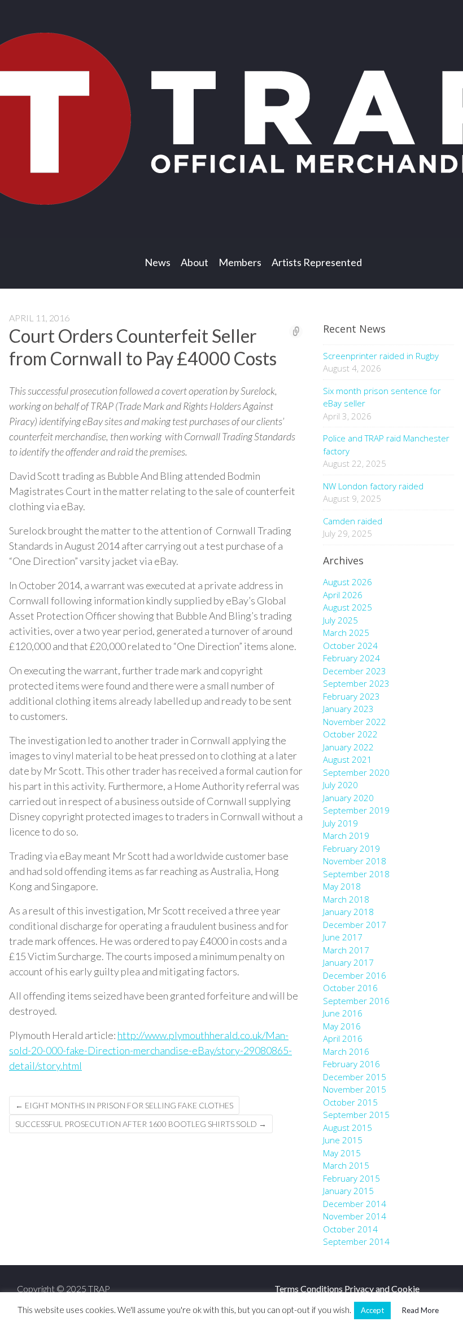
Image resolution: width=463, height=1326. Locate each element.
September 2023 (356, 683)
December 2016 (354, 975)
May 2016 (342, 1026)
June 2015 (342, 1140)
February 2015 (351, 1178)
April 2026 (342, 594)
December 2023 (354, 671)
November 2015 (354, 1089)
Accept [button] (372, 1310)
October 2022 (350, 734)
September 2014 (356, 1241)
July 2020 (340, 784)
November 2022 (354, 721)
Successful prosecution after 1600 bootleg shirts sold (141, 1124)
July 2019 (340, 823)
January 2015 (348, 1190)
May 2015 (342, 1153)
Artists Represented (317, 262)
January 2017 (348, 962)
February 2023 (351, 696)
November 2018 (354, 861)
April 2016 (342, 1038)
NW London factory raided (373, 486)
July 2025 (340, 620)
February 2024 (351, 658)
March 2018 (346, 899)
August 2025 (347, 607)
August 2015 (347, 1127)
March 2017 (346, 950)
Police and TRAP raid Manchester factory (386, 444)
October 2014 (350, 1229)
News (158, 262)
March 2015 (346, 1165)
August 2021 (347, 759)
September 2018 (356, 873)
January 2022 (348, 747)
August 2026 (347, 581)
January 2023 (348, 708)
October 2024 (350, 645)
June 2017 (342, 937)
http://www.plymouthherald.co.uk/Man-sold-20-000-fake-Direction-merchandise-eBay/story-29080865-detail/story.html (150, 1050)
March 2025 (346, 632)
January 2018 (348, 911)
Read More (420, 1310)
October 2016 (350, 987)
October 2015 (350, 1102)
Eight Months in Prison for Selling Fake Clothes (124, 1105)
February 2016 (351, 1063)
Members (240, 262)
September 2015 (356, 1114)
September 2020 (356, 772)
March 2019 (346, 835)
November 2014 (354, 1216)
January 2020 (348, 797)
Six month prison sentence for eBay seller (382, 397)
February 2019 (351, 848)
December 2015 (354, 1076)
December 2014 (354, 1203)
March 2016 (346, 1051)
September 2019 (356, 810)
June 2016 (342, 1013)
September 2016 (356, 1000)
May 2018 (342, 886)
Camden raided (352, 521)
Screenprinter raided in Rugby (381, 355)
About (194, 262)
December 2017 (354, 924)
